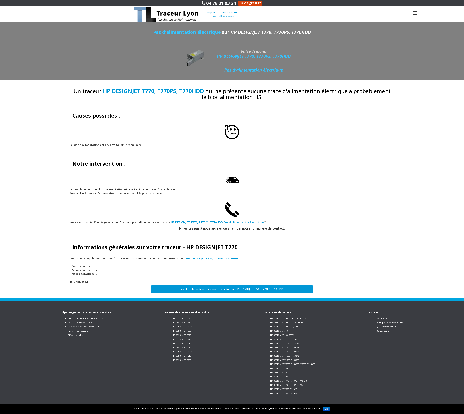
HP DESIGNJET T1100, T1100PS (284, 339)
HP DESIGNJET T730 (279, 376)
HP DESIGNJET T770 (181, 335)
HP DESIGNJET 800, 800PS (282, 335)
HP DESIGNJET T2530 (182, 326)
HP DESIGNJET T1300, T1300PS (284, 351)
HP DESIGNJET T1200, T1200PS (284, 347)
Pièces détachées (76, 335)
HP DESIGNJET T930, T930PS (283, 393)
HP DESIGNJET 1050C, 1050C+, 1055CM (288, 318)
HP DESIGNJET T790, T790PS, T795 (286, 385)
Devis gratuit (250, 3)
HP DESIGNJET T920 (181, 339)
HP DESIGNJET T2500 (182, 322)
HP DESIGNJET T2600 (182, 351)
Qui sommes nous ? (386, 326)
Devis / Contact (383, 330)
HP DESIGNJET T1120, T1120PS (284, 343)
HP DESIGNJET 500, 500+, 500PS (285, 326)
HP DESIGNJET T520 (181, 330)
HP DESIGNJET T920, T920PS (283, 389)
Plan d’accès (382, 318)
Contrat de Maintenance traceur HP (85, 318)
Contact (374, 312)
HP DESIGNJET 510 (279, 330)
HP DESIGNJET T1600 (182, 347)
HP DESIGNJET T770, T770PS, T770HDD (288, 380)
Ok (326, 409)
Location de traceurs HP (80, 322)
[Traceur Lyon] (170, 14)
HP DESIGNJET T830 (181, 360)
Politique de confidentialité (389, 322)
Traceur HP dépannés (277, 312)
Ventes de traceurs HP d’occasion (187, 312)
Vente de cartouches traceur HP (84, 326)
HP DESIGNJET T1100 (182, 343)
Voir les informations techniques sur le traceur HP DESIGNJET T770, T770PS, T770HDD (232, 289)
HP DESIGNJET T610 (181, 355)
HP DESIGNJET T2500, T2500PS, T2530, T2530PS (292, 364)
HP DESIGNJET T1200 (182, 318)
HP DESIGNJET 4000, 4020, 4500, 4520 (287, 322)
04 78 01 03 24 (220, 3)
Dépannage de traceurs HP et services (86, 312)
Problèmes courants (78, 330)
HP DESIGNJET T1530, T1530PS (284, 360)
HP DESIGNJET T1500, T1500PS (284, 355)
